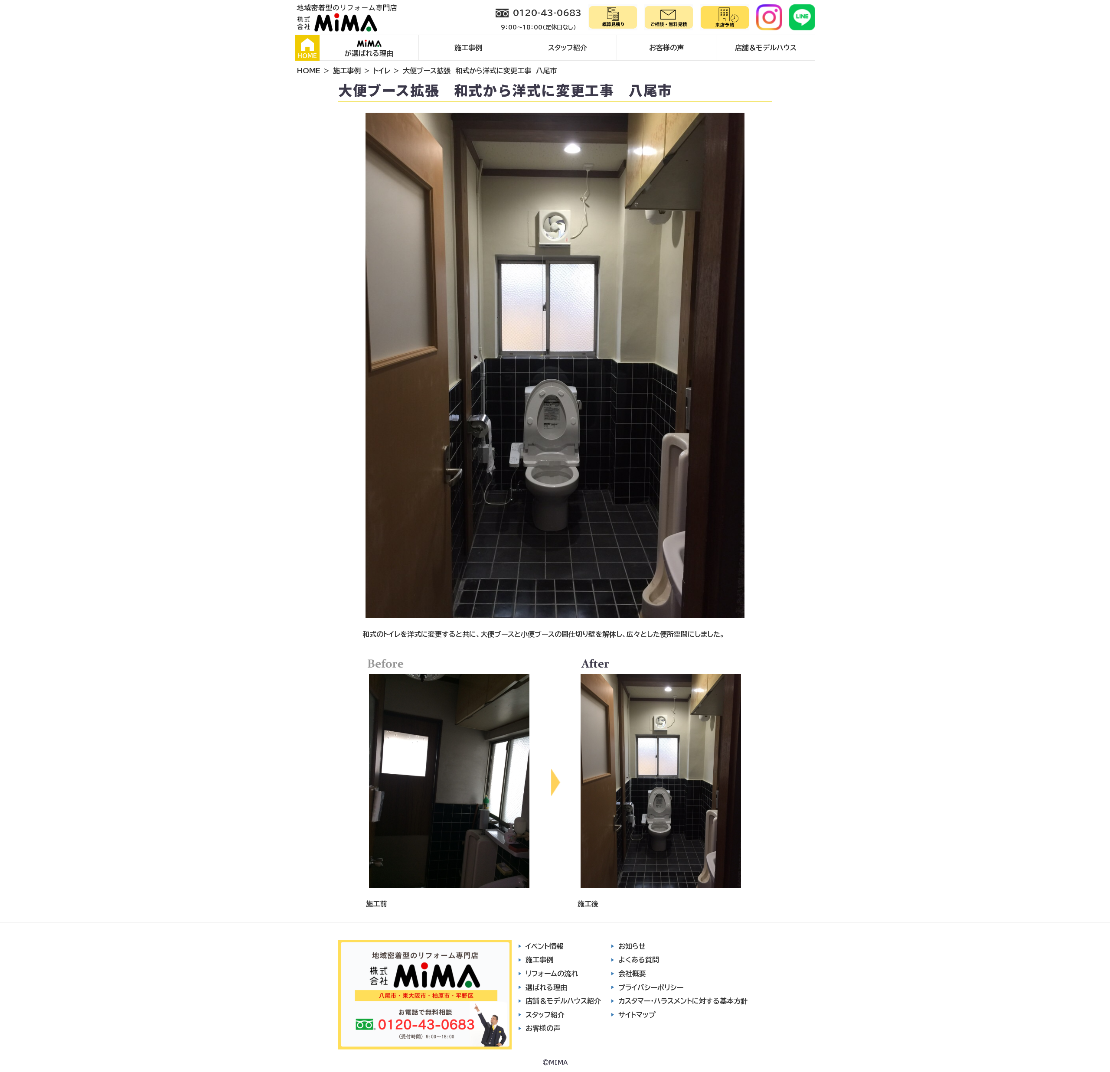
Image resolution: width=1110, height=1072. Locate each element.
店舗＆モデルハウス (766, 47)
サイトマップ (637, 1014)
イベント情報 (544, 946)
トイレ (381, 70)
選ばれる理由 (546, 987)
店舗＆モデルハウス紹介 (563, 1000)
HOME (307, 56)
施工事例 (468, 47)
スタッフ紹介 (567, 47)
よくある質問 (638, 959)
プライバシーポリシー (650, 987)
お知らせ (632, 946)
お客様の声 (666, 47)
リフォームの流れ (552, 973)
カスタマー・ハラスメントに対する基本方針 (683, 1000)
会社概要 (632, 973)
